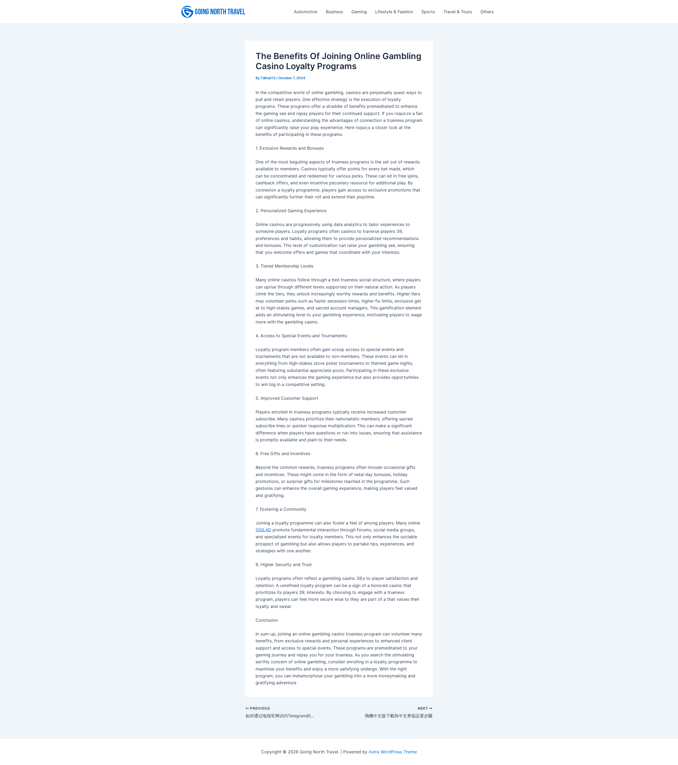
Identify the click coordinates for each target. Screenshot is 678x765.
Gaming (359, 11)
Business (334, 11)
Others (487, 11)
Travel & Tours (457, 11)
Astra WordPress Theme (393, 751)
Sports (428, 11)
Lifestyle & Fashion (394, 11)
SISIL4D (263, 529)
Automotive (305, 11)
